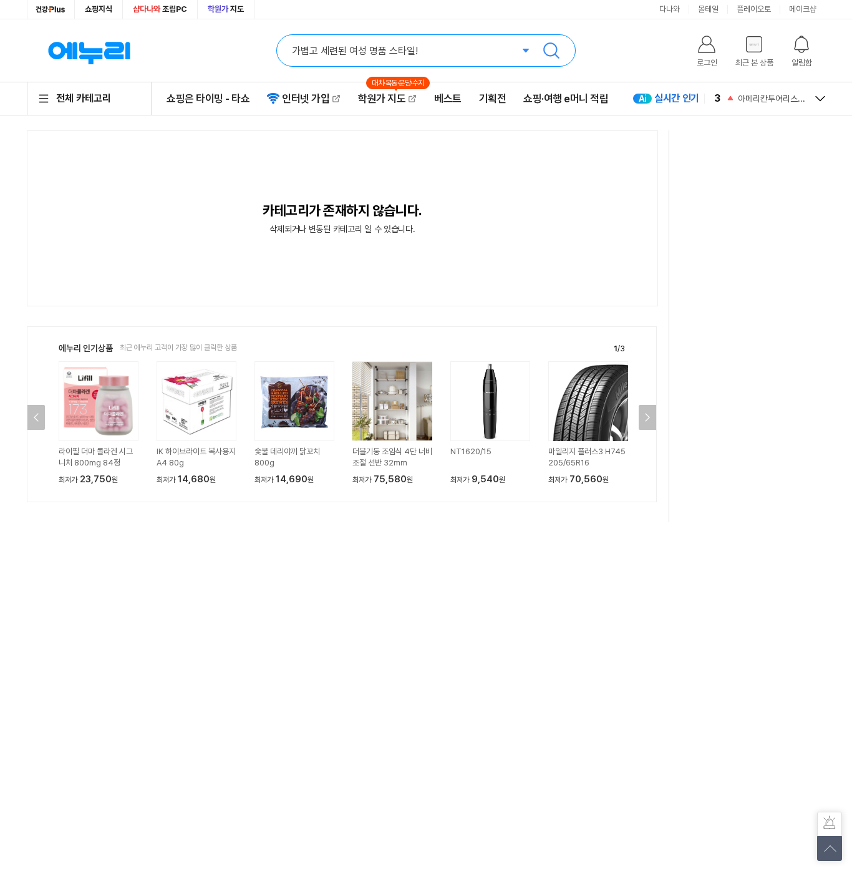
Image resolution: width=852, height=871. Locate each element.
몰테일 (708, 9)
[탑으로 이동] (829, 848)
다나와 (669, 9)
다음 (647, 417)
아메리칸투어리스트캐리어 (771, 99)
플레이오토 (754, 9)
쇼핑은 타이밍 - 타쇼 (208, 98)
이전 (36, 417)
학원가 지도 (387, 98)
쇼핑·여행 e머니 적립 (565, 98)
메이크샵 (802, 9)
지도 (226, 9)
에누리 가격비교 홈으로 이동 (89, 50)
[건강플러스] (50, 9)
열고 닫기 (820, 98)
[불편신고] (829, 824)
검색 (551, 50)
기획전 (492, 98)
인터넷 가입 (305, 98)
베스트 (448, 98)
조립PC (160, 9)
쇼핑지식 (98, 9)
